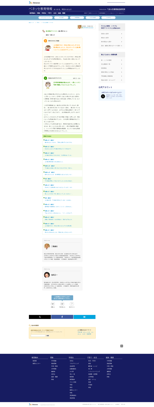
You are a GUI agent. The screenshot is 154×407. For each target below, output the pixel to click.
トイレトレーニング (94, 371)
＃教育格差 (77, 17)
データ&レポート (120, 13)
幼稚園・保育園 (92, 374)
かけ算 (72, 371)
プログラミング (74, 363)
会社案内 (117, 404)
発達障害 (89, 334)
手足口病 (80, 332)
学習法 (44, 13)
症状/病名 (104, 68)
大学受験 (53, 368)
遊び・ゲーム (92, 379)
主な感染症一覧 (105, 64)
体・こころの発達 (106, 60)
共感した (53, 307)
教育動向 (32, 13)
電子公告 (123, 404)
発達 (89, 382)
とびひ (84, 334)
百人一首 (72, 374)
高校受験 (53, 363)
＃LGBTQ (108, 17)
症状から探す (105, 33)
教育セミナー (36, 363)
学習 (71, 384)
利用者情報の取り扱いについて (89, 404)
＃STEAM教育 (93, 17)
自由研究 (72, 366)
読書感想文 (73, 368)
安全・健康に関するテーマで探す (110, 45)
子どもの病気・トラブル (48, 22)
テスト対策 (73, 382)
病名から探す (105, 37)
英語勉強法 (73, 395)
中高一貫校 (54, 366)
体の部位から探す (106, 41)
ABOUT (85, 13)
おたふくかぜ (86, 332)
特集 (52, 379)
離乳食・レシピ (92, 366)
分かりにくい (72, 307)
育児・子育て (92, 361)
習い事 (90, 368)
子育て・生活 (52, 13)
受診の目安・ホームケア (108, 80)
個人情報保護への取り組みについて (105, 404)
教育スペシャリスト (93, 13)
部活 (71, 387)
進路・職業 (61, 13)
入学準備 (90, 376)
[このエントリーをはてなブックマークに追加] (84, 318)
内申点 (53, 374)
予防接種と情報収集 (107, 76)
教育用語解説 (102, 13)
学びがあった (62, 307)
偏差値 (53, 371)
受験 (38, 13)
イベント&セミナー (111, 13)
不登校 (90, 384)
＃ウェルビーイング (45, 17)
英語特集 (72, 398)
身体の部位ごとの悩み (107, 72)
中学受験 (53, 361)
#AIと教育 (61, 17)
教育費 (35, 361)
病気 (89, 363)
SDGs (71, 361)
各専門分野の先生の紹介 (88, 27)
